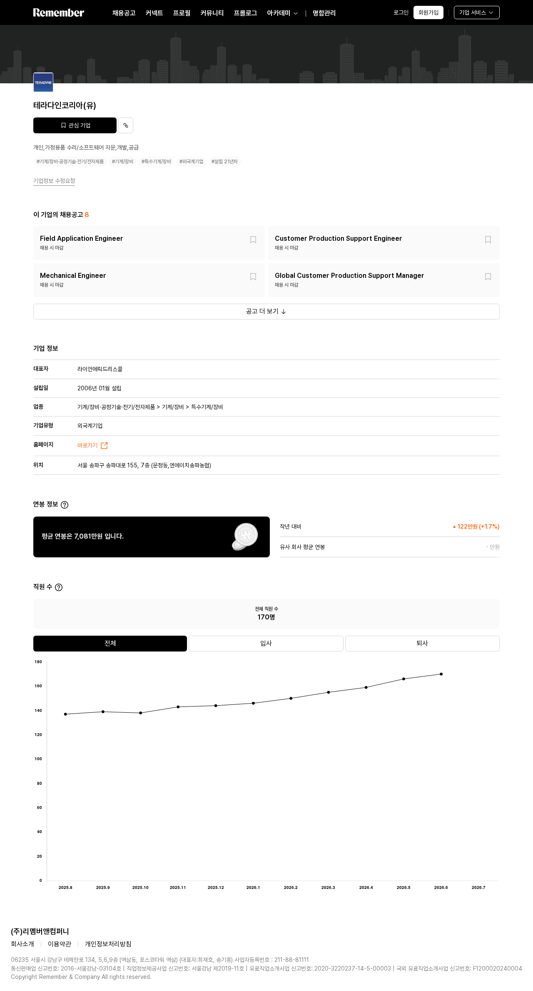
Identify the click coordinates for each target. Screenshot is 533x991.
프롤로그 (245, 13)
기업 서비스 (472, 12)
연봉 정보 (45, 504)
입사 (266, 643)
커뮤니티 (212, 13)
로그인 (401, 12)
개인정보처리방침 (108, 944)
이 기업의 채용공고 (61, 215)
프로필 (182, 13)
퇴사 (422, 643)
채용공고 (124, 13)
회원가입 (428, 12)
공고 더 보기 (262, 311)
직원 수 (42, 587)
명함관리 (324, 13)
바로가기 (87, 445)
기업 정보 (45, 348)
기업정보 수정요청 (54, 180)
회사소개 (22, 944)
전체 (110, 643)
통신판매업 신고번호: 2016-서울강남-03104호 (66, 968)
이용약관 (59, 944)
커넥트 (154, 13)
